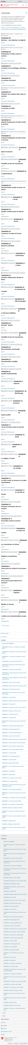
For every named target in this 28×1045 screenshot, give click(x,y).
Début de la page (5, 625)
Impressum (16, 1043)
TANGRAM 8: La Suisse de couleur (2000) (11, 801)
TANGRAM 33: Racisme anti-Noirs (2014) (11, 710)
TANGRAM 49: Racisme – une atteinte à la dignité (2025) (13, 647)
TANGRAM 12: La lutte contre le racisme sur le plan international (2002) (14, 785)
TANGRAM (3, 640)
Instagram (5, 1025)
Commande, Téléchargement (8, 45)
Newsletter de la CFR (7, 1031)
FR (20, 1)
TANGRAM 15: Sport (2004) (8, 774)
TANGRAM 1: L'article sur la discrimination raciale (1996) (13, 828)
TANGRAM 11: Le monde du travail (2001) (12, 789)
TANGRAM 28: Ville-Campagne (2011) (11, 729)
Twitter (4, 1022)
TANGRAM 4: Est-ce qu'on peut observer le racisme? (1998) (14, 816)
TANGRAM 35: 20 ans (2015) (8, 704)
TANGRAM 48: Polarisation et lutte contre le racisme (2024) (14, 652)
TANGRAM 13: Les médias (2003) (9, 781)
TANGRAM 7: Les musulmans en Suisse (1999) (12, 804)
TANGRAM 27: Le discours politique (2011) (12, 732)
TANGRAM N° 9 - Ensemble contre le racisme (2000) (14, 797)
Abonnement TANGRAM (7, 643)
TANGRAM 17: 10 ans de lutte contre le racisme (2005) (13, 767)
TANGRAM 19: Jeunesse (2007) (9, 759)
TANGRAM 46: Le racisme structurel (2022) (12, 661)
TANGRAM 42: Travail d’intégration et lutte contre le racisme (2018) (14, 678)
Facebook (4, 1028)
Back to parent (5, 633)
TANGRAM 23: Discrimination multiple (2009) (12, 746)
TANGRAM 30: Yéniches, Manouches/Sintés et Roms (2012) (14, 721)
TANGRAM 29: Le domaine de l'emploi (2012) (12, 725)
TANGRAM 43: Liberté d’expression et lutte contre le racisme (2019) (14, 673)
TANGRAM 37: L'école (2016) (9, 697)
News (3, 1034)
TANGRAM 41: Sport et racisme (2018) (11, 682)
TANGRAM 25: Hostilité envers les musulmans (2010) (14, 739)
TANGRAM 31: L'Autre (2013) (9, 717)
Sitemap (10, 1043)
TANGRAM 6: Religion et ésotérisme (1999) (12, 807)
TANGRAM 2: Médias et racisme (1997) (11, 824)
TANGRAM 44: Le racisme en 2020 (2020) (11, 669)
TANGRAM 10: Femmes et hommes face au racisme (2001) (14, 793)
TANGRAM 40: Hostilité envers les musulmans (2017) (14, 685)
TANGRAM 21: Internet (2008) (9, 752)
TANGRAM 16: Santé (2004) (8, 771)
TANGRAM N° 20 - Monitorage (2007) (11, 756)
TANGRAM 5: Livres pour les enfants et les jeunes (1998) (13, 811)
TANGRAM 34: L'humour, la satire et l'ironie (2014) (14, 707)
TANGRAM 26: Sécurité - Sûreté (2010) (11, 736)
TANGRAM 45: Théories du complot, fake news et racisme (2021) (13, 665)
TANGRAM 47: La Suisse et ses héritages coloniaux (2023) (13, 657)
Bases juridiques (23, 1043)
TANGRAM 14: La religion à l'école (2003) (11, 778)
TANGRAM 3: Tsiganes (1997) (9, 820)
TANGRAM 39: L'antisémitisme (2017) (11, 689)
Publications (4, 636)
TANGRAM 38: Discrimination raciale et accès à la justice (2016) (13, 693)
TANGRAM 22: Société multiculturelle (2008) (12, 749)
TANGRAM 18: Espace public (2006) (10, 763)
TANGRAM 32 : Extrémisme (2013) (10, 714)
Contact (4, 1012)
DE (18, 1)
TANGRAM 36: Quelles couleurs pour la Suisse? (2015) (14, 700)
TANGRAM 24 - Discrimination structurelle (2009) (13, 742)
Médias (3, 1015)
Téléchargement (5, 168)
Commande (4, 330)
